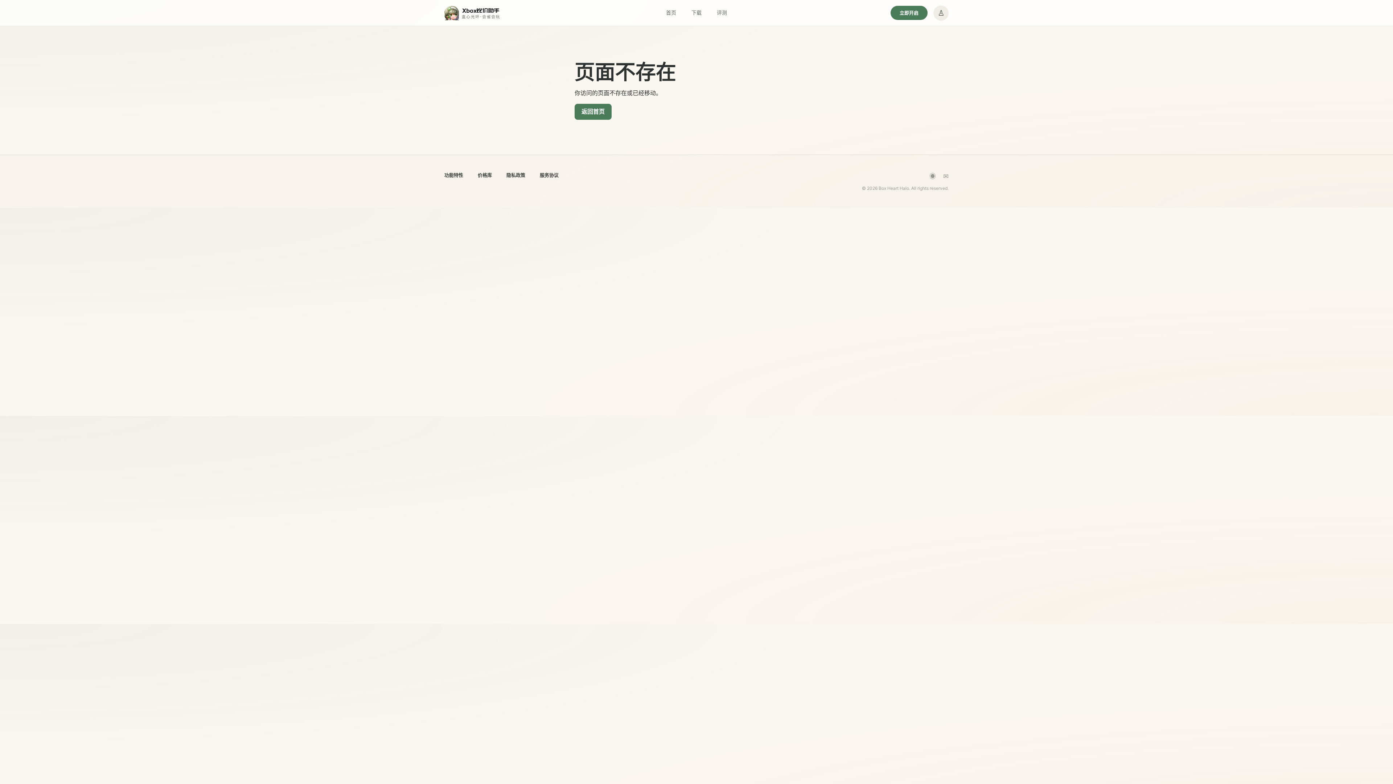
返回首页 (593, 111)
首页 (671, 12)
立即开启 (909, 13)
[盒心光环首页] (472, 13)
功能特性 (453, 175)
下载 (696, 12)
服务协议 (549, 175)
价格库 (485, 175)
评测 (722, 12)
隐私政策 (515, 175)
